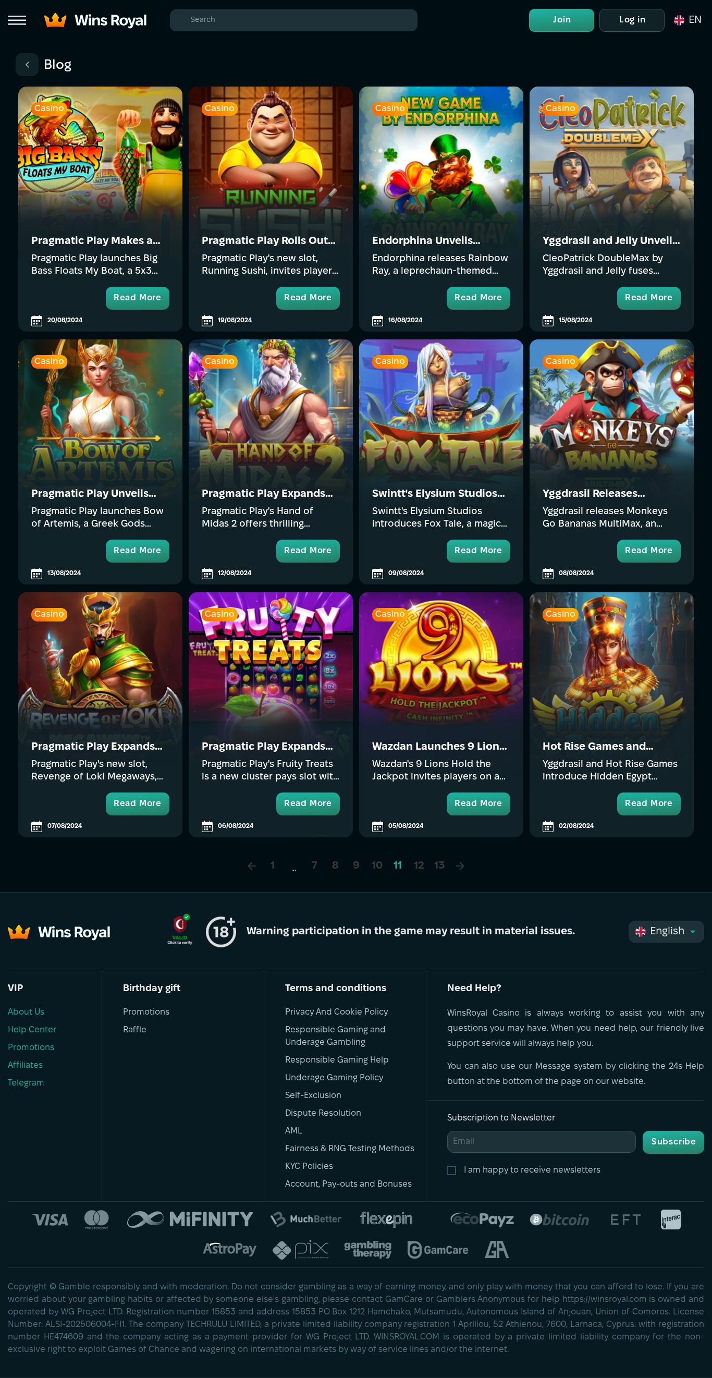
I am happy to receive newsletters (532, 1170)
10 (377, 866)
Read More (138, 298)
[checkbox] (453, 1170)
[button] (687, 20)
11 (398, 866)
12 (419, 866)
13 (439, 866)
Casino (49, 109)
